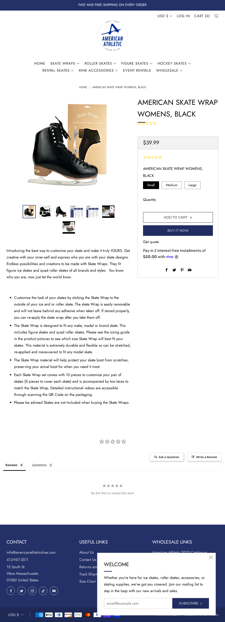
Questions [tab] (39, 465)
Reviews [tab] (11, 465)
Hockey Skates (172, 63)
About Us (86, 552)
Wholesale (167, 70)
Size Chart (87, 581)
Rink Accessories (96, 70)
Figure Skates (134, 63)
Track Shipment (91, 574)
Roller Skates (98, 63)
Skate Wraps (62, 63)
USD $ (163, 15)
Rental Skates (56, 70)
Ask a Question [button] (169, 457)
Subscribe (188, 603)
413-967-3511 (17, 559)
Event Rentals (137, 70)
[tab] (29, 211)
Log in (183, 15)
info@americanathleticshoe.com (31, 552)
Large (192, 185)
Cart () (202, 15)
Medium (172, 185)
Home (39, 63)
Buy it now (178, 230)
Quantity (149, 199)
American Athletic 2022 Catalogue (179, 552)
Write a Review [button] (206, 457)
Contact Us (87, 559)
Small (151, 185)
